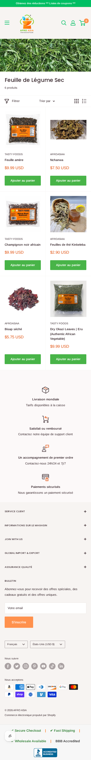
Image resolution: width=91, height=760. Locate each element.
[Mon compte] (73, 23)
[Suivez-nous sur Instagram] (25, 666)
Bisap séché (13, 329)
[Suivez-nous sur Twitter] (17, 666)
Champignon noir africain (23, 244)
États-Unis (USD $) (44, 644)
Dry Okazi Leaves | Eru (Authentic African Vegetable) (66, 333)
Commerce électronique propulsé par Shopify (30, 715)
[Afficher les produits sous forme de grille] (76, 101)
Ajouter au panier (22, 180)
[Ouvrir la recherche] (63, 23)
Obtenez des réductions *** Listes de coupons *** (45, 3)
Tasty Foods (14, 154)
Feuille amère (14, 160)
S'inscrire (19, 622)
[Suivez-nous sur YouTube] (43, 666)
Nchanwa (56, 160)
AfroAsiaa (57, 154)
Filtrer (16, 101)
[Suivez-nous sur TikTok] (52, 666)
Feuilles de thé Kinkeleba (67, 244)
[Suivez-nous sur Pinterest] (34, 666)
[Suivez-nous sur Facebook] (8, 666)
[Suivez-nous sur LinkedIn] (61, 666)
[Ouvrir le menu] (7, 23)
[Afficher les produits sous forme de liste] (84, 101)
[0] (82, 23)
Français (12, 644)
